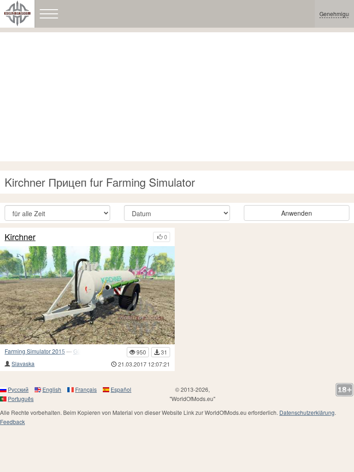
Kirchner (20, 237)
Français (86, 389)
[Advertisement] (177, 96)
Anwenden (296, 213)
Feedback (12, 421)
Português (21, 398)
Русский (18, 389)
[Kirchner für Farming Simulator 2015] (87, 295)
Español (121, 389)
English (51, 389)
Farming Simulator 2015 (35, 351)
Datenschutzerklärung (307, 412)
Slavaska (23, 363)
